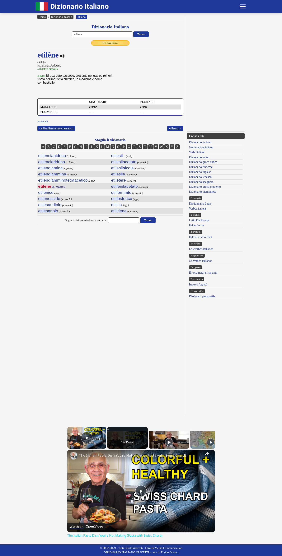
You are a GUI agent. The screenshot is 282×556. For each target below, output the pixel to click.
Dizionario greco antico (203, 162)
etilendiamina (50, 168)
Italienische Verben (200, 237)
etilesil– (118, 155)
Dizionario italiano (200, 142)
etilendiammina (52, 174)
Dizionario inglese (200, 172)
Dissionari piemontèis (202, 296)
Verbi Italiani (196, 152)
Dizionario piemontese (202, 191)
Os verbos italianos (200, 260)
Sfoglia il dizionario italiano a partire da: (86, 220)
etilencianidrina (52, 155)
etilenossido (49, 198)
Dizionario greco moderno (205, 186)
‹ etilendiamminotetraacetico (56, 128)
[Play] (169, 442)
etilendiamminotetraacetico (63, 180)
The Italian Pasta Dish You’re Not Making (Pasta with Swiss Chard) (132, 455)
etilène (82, 16)
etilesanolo (48, 211)
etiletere (118, 180)
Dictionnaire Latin (200, 203)
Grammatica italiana (201, 147)
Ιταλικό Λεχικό (198, 284)
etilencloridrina (51, 162)
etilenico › (175, 128)
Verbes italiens (197, 208)
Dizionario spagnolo (201, 181)
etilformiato (121, 192)
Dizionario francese (201, 167)
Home (42, 16)
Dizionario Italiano (61, 16)
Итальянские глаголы (203, 272)
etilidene (119, 211)
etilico (116, 204)
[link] (73, 456)
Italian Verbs (196, 225)
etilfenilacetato (124, 186)
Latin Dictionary (199, 220)
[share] (207, 453)
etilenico (46, 192)
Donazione (110, 42)
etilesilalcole (122, 168)
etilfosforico (121, 198)
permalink (42, 120)
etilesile (118, 174)
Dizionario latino (199, 157)
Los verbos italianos (201, 249)
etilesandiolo (49, 204)
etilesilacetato (123, 162)
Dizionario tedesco (200, 176)
